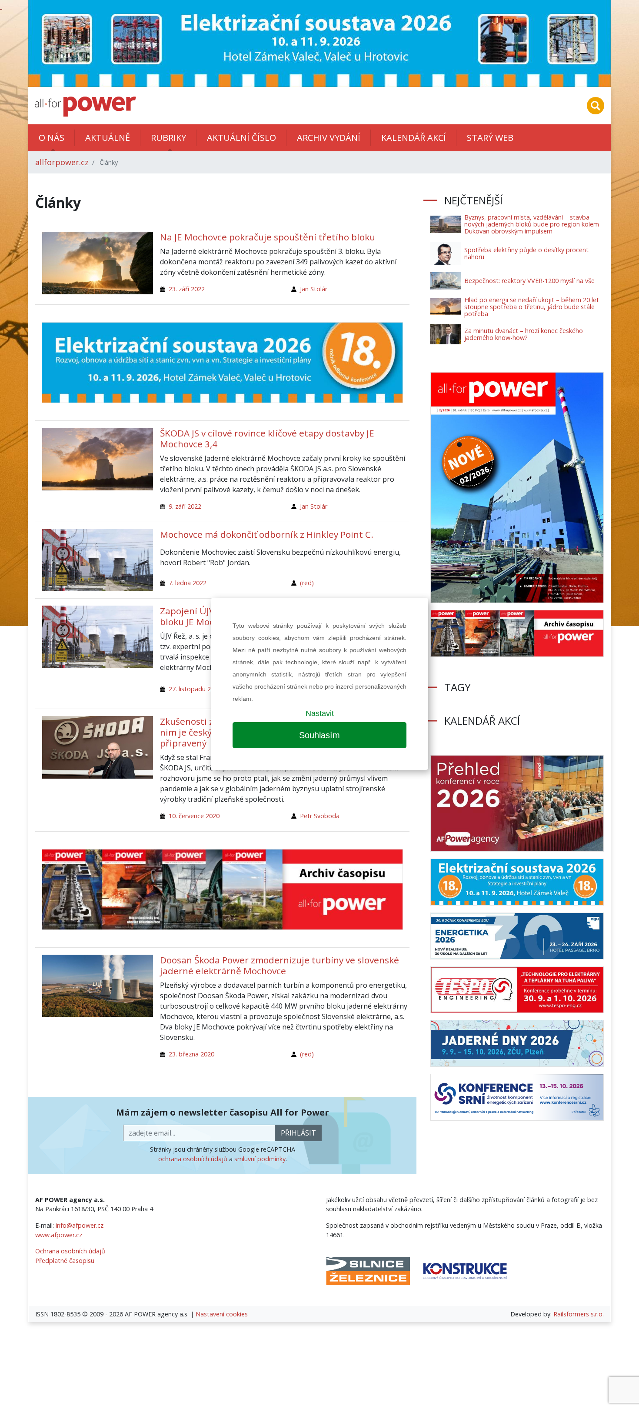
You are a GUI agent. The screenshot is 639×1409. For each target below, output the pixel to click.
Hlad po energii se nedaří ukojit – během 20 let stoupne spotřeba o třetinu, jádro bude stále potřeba (531, 307)
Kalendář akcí (413, 137)
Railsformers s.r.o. (578, 1314)
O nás (51, 137)
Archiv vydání (328, 137)
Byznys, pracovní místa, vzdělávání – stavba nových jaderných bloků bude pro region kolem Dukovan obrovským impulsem (531, 224)
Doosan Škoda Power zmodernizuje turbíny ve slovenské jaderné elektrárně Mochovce (279, 965)
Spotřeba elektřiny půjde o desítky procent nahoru (526, 253)
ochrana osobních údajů (192, 1159)
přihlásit (298, 1133)
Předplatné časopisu (64, 1260)
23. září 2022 (187, 289)
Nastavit (320, 713)
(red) (307, 583)
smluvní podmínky (260, 1159)
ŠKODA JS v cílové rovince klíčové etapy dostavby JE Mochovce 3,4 (267, 438)
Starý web (490, 137)
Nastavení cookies (222, 1314)
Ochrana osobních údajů (70, 1251)
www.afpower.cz (58, 1235)
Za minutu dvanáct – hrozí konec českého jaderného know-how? (523, 334)
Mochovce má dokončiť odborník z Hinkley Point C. (266, 534)
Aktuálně (107, 137)
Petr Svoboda (319, 816)
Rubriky (168, 137)
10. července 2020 (194, 816)
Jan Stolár (313, 289)
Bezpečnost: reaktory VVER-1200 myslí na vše (529, 280)
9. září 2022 (185, 506)
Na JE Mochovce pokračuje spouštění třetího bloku (267, 237)
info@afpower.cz (79, 1225)
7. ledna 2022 (187, 583)
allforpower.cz (62, 162)
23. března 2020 (191, 1054)
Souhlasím (319, 735)
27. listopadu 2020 (195, 689)
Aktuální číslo (241, 137)
